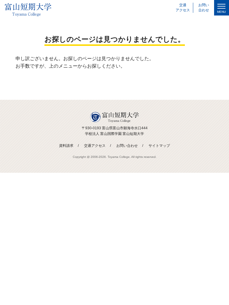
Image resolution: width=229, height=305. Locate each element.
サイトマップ (159, 146)
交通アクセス (95, 146)
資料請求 (66, 146)
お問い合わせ (127, 146)
